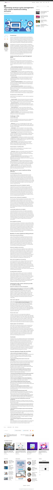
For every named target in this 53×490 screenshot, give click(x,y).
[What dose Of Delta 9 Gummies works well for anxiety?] (38, 21)
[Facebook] (5, 37)
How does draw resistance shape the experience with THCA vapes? (44, 16)
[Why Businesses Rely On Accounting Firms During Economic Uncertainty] (6, 467)
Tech (5, 449)
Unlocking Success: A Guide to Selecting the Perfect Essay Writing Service (34, 474)
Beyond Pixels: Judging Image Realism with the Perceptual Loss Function (9, 452)
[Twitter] (7, 37)
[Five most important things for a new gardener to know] (29, 469)
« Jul (39, 474)
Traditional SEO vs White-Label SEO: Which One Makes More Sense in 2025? (32, 452)
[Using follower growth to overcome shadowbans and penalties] (44, 446)
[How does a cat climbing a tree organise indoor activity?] (6, 478)
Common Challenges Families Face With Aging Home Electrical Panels (45, 12)
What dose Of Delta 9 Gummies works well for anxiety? (44, 21)
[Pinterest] (5, 39)
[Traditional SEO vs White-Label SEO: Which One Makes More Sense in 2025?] (32, 446)
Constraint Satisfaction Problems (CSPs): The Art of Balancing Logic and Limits (21, 452)
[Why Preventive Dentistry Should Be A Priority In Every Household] (6, 473)
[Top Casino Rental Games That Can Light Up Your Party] (29, 480)
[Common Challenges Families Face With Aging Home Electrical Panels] (38, 12)
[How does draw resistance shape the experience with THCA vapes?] (38, 17)
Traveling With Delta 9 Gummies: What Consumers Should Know (44, 25)
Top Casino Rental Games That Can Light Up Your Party (34, 479)
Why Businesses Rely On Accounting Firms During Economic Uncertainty (11, 467)
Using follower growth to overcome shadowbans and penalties (43, 452)
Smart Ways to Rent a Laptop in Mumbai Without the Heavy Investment (6, 49)
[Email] (7, 39)
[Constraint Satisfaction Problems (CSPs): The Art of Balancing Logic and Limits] (21, 446)
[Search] (48, 2)
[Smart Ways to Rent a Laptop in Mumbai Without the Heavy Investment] (6, 45)
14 (45, 467)
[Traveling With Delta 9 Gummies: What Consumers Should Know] (38, 25)
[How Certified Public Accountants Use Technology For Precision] (6, 462)
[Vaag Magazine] (7, 2)
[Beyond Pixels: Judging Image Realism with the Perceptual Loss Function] (9, 446)
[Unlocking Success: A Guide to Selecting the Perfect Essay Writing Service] (29, 475)
